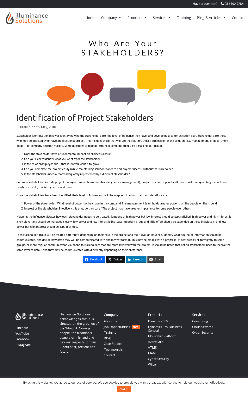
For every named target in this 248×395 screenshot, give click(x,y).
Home (90, 17)
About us (110, 321)
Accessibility (59, 271)
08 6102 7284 (234, 4)
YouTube (22, 333)
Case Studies (113, 344)
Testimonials (113, 349)
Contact (238, 17)
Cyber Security (158, 359)
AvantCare (155, 342)
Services (159, 17)
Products (134, 17)
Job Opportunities (117, 327)
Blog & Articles (209, 17)
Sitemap (74, 271)
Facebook (22, 339)
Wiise (152, 364)
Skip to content (40, 271)
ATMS (152, 347)
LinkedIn (22, 328)
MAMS (153, 353)
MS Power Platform (162, 336)
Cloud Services (202, 327)
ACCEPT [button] (124, 388)
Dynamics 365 (158, 321)
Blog (107, 338)
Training (184, 17)
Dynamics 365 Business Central (165, 329)
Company (109, 17)
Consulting (200, 321)
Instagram (23, 345)
